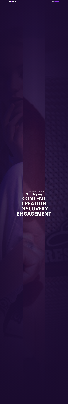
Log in (53, 1)
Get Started (56, 1)
